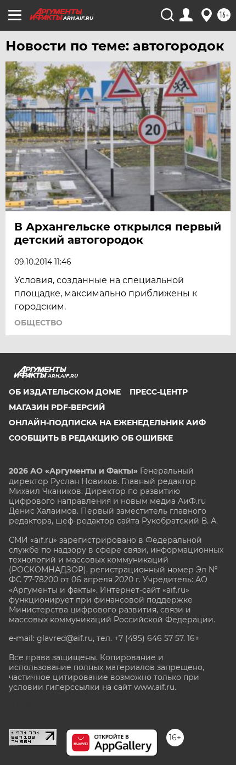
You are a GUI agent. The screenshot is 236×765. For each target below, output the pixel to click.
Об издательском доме (65, 392)
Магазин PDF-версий (57, 407)
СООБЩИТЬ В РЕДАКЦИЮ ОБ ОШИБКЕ (91, 438)
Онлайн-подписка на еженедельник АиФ (107, 423)
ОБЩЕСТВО (38, 323)
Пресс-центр (159, 392)
